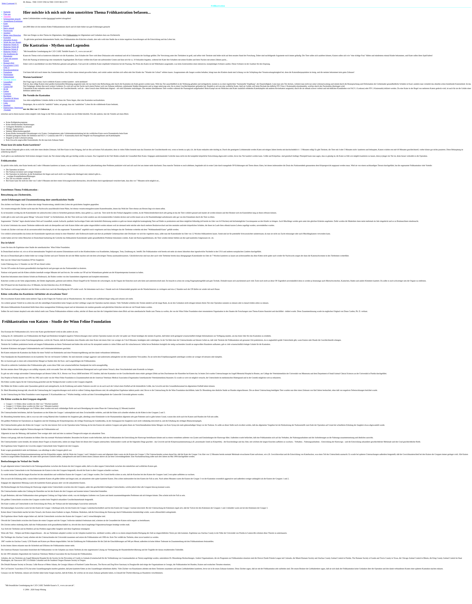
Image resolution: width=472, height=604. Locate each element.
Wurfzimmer (8, 75)
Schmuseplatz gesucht (12, 19)
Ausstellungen (232, 6)
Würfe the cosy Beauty (12, 42)
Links (5, 103)
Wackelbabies (190, 6)
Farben (6, 91)
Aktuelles (7, 16)
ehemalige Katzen (10, 40)
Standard (6, 105)
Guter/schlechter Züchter (248, 6)
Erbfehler (7, 84)
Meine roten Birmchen (12, 35)
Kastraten (7, 38)
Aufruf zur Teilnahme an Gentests (285, 6)
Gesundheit (7, 82)
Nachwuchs (8, 31)
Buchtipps (7, 96)
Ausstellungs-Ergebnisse (12, 21)
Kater (5, 24)
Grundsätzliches (265, 6)
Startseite (6, 12)
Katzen (6, 26)
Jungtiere (6, 33)
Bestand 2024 (8, 63)
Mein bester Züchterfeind (309, 6)
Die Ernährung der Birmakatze (10, 55)
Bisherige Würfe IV (11, 45)
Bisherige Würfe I (10, 52)
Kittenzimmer (8, 77)
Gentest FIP (8, 87)
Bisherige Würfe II (10, 49)
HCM (5, 89)
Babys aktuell (8, 28)
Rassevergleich (9, 101)
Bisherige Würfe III (11, 47)
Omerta (180, 6)
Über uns (7, 14)
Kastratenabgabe (203, 6)
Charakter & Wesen (11, 98)
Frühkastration (218, 6)
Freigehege (7, 72)
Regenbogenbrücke (11, 70)
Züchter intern (9, 79)
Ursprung (7, 94)
